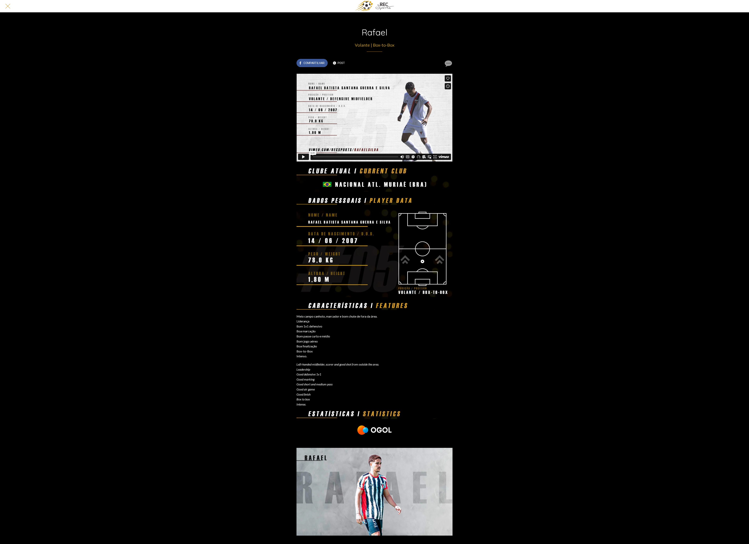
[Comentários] (448, 63)
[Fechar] (7, 6)
